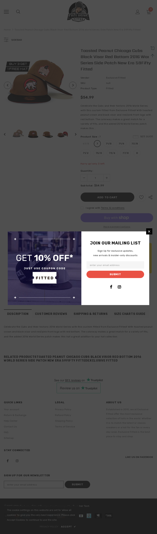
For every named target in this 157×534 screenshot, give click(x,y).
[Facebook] (111, 287)
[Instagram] (119, 287)
